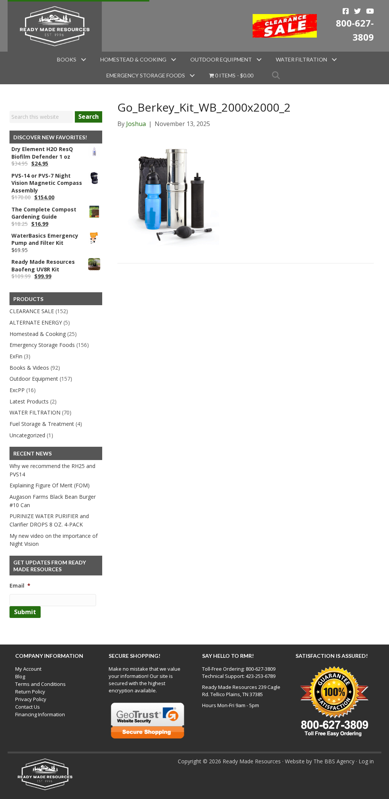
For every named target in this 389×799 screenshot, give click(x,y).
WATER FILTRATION (34, 412)
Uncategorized (27, 435)
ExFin (15, 356)
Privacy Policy (30, 699)
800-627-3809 (260, 668)
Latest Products (29, 401)
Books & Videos (29, 367)
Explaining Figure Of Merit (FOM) (49, 485)
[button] (83, 60)
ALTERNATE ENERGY (35, 322)
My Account (28, 668)
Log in (366, 761)
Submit (25, 612)
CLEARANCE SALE (31, 311)
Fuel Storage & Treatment (41, 423)
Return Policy (30, 691)
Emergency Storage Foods (145, 75)
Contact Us (27, 706)
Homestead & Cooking (133, 59)
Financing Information (40, 714)
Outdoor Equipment (221, 59)
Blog (20, 676)
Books (66, 59)
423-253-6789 (260, 676)
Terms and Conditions (40, 684)
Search (88, 116)
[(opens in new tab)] (285, 25)
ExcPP (17, 390)
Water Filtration (301, 59)
